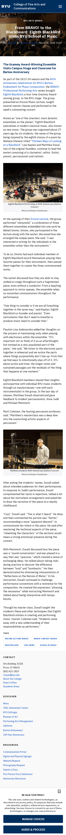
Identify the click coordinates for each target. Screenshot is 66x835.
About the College (12, 678)
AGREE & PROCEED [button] (33, 829)
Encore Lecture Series (16, 639)
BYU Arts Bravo (33, 21)
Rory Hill (12, 42)
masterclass (11, 645)
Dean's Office (10, 682)
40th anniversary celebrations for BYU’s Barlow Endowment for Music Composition (29, 83)
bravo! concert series (45, 639)
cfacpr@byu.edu (11, 675)
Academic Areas (11, 686)
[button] (59, 791)
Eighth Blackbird (13, 94)
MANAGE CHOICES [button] (33, 819)
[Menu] (60, 6)
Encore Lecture (39, 219)
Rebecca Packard (28, 43)
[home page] (5, 6)
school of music (48, 645)
